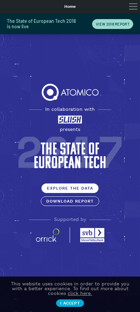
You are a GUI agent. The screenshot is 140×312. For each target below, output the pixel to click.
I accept (70, 303)
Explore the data (70, 188)
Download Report (70, 201)
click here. (80, 294)
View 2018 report (112, 24)
